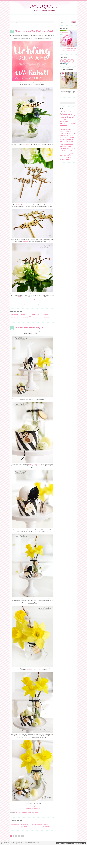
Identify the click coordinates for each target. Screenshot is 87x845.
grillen (70, 135)
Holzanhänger (30, 529)
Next (22, 835)
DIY (64, 119)
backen (70, 114)
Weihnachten (65, 160)
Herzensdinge (22, 304)
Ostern (31, 812)
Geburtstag (16, 304)
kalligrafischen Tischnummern (21, 204)
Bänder (62, 116)
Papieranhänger (66, 145)
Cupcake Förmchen (31, 331)
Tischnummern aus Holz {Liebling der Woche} (34, 31)
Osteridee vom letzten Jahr (48, 331)
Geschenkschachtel (65, 131)
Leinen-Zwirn (20, 529)
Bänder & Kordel (17, 812)
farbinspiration (64, 121)
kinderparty (71, 139)
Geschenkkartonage (65, 129)
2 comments (36, 812)
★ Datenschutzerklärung (38, 16)
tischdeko (69, 155)
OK (84, 843)
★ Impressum (27, 16)
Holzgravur (27, 812)
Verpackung (65, 157)
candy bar (73, 116)
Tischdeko (36, 304)
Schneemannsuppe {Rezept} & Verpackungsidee (47, 824)
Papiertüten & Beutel (66, 146)
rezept (71, 152)
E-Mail (19, 296)
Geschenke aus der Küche (68, 127)
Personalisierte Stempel (66, 150)
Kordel (61, 141)
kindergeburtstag (64, 139)
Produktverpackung (64, 152)
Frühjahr (23, 812)
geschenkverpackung (69, 133)
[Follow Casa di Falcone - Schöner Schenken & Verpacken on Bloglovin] (64, 64)
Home (12, 22)
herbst (72, 135)
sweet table (63, 155)
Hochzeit (28, 304)
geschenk (64, 125)
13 (19, 835)
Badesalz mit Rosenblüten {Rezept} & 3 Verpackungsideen (26, 316)
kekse (75, 137)
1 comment (41, 304)
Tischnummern (27, 144)
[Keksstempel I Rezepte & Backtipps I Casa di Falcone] (68, 88)
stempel (73, 154)
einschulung (68, 120)
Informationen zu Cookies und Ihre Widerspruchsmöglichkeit (69, 843)
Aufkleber (64, 114)
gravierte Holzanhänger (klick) (32, 805)
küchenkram (68, 141)
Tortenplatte (37, 598)
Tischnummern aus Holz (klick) (32, 299)
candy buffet (64, 117)
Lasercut (32, 304)
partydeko (63, 148)
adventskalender (69, 112)
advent (62, 112)
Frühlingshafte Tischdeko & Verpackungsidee (47, 316)
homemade (69, 137)
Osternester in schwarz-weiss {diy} (29, 327)
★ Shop (20, 16)
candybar (67, 116)
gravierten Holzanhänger (17, 398)
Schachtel (62, 154)
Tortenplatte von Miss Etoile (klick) (33, 808)
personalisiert (71, 148)
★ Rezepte (13, 16)
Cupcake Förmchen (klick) (32, 802)
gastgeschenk (65, 123)
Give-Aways (64, 135)
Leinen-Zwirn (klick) (33, 806)
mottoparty (62, 143)
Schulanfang (67, 154)
